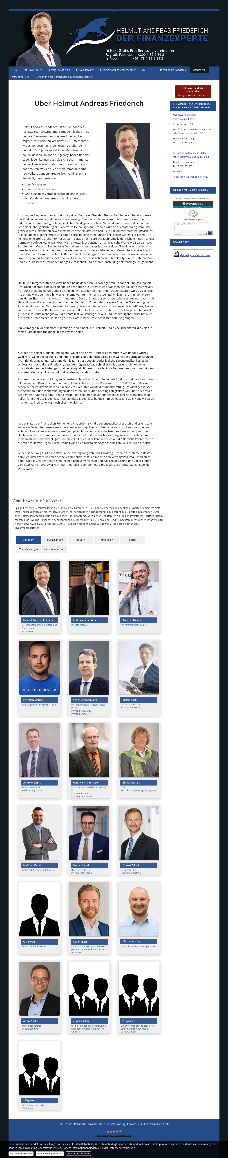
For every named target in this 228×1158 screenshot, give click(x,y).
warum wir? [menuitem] (199, 70)
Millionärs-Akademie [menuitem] (175, 70)
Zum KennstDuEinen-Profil (153, 1124)
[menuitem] (143, 69)
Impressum (65, 1124)
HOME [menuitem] (15, 70)
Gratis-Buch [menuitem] (35, 70)
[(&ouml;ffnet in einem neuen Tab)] (193, 234)
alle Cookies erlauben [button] (21, 1153)
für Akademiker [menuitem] (85, 70)
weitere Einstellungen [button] (78, 1153)
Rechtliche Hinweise (85, 1124)
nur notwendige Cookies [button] (50, 1153)
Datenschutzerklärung (112, 1124)
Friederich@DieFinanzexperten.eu (190, 176)
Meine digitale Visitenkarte (195, 255)
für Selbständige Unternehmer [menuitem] (118, 70)
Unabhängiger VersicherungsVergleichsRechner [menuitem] (65, 76)
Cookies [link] (131, 1124)
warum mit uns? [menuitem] (21, 76)
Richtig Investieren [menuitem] (59, 70)
